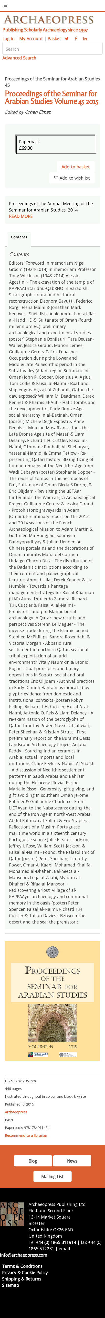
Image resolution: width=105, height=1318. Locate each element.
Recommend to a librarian (26, 1135)
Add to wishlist (75, 178)
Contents (19, 237)
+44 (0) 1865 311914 (56, 1242)
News (72, 1161)
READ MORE (21, 216)
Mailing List (52, 1176)
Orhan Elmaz (38, 112)
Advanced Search (19, 58)
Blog (33, 1161)
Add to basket (76, 167)
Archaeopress (16, 1111)
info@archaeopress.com (23, 1255)
